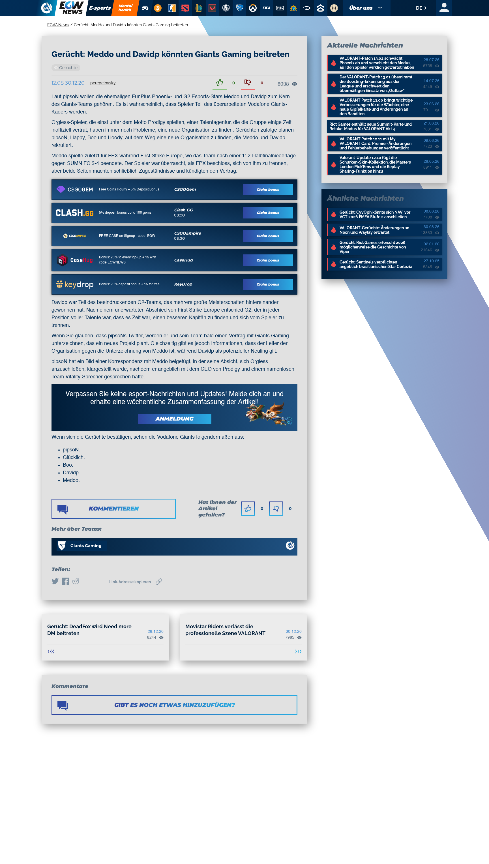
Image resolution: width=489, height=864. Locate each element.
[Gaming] (145, 8)
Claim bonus (268, 189)
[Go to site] (74, 189)
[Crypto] (157, 8)
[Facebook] (65, 582)
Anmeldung (175, 418)
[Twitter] (55, 582)
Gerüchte (68, 67)
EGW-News (58, 25)
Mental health (125, 7)
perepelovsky (103, 83)
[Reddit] (75, 582)
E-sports (100, 8)
